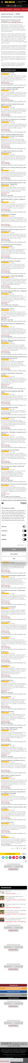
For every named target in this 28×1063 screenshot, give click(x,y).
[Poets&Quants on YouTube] (17, 857)
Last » (24, 848)
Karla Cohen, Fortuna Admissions (13, 907)
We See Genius (16, 1046)
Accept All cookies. (13, 869)
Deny (14, 558)
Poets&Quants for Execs (19, 1043)
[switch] (24, 531)
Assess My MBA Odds (13, 998)
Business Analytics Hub (13, 991)
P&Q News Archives (13, 1049)
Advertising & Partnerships (19, 1051)
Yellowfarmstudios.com (17, 1055)
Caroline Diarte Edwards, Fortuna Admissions (16, 899)
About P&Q (4, 1049)
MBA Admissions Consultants (13, 995)
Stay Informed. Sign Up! (10, 853)
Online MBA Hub (13, 985)
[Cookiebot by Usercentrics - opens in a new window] (20, 503)
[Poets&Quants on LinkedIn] (20, 857)
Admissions (17, 9)
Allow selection (14, 554)
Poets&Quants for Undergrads (10, 1044)
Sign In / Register (20, 1052)
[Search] (25, 861)
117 (9, 21)
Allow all (14, 549)
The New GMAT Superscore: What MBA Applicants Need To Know (15, 911)
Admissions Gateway (10, 893)
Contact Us (12, 1052)
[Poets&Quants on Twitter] (3, 857)
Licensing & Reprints (5, 1051)
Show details (21, 545)
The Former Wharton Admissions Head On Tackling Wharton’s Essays (15, 919)
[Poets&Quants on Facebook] (10, 857)
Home (2, 9)
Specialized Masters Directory (13, 988)
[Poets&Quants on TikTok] (24, 857)
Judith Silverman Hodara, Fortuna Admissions (16, 921)
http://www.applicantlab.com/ (15, 22)
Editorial (5, 1052)
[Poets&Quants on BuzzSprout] (6, 857)
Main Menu (9, 9)
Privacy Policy (22, 1049)
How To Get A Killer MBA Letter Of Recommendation (14, 897)
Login (23, 853)
